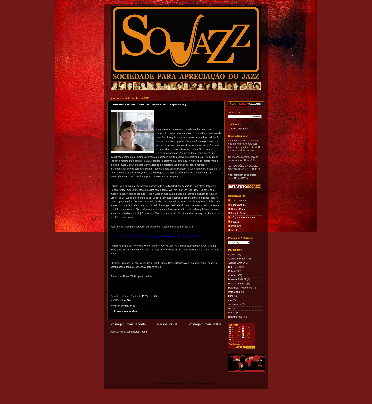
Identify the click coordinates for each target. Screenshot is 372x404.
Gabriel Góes (238, 209)
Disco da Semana (237, 283)
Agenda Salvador (237, 258)
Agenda (232, 254)
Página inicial (167, 324)
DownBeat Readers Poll (240, 287)
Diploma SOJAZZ (237, 279)
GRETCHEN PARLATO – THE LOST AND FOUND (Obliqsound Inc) (148, 104)
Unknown (236, 226)
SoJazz (235, 221)
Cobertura (233, 267)
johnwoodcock (184, 383)
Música (232, 312)
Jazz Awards (234, 304)
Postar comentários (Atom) (133, 331)
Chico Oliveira (238, 200)
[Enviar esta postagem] (155, 296)
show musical (235, 316)
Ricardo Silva (238, 213)
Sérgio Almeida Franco (243, 217)
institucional (234, 292)
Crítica (127, 300)
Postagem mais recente (128, 324)
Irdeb (230, 296)
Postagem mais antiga (205, 324)
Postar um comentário (125, 311)
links (230, 308)
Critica (231, 271)
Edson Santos (238, 205)
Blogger (213, 383)
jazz (230, 300)
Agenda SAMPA (236, 262)
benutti (234, 230)
